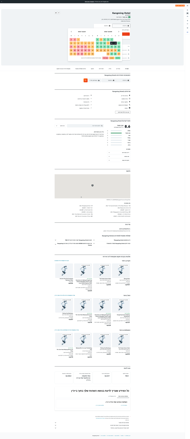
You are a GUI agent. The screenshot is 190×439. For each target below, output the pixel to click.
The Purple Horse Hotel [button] (105, 278)
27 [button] (118, 54)
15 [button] (111, 46)
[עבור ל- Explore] (187, 20)
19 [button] (97, 46)
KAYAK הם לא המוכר (124, 422)
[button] (1, 1)
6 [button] (85, 43)
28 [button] (115, 54)
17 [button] (104, 46)
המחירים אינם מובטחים (100, 418)
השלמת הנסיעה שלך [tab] (123, 396)
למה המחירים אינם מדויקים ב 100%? (120, 428)
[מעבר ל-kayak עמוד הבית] (180, 5)
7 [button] (115, 43)
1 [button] (111, 39)
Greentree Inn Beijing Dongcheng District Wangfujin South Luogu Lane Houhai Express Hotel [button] (84, 281)
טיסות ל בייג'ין (124, 405)
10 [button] (104, 43)
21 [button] (115, 50)
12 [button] (97, 43)
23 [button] (108, 50)
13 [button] (118, 46)
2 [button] (108, 39)
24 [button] (104, 50)
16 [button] (108, 46)
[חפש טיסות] (187, 10)
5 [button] (97, 39)
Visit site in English (89, 1)
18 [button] (101, 46)
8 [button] (111, 43)
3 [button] (104, 39)
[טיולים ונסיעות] (187, 27)
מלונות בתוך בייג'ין (100, 405)
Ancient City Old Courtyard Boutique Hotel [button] (66, 279)
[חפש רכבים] (187, 16)
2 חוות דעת (119, 17)
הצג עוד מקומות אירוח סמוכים (62, 260)
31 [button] (71, 54)
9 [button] (108, 43)
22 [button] (111, 50)
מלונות (122, 435)
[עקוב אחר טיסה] (187, 23)
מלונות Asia (117, 435)
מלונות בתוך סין (110, 435)
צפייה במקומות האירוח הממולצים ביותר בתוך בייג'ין (67, 330)
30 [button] (108, 54)
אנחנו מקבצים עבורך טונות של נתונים (119, 425)
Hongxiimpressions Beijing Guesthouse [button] (123, 315)
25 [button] (101, 50)
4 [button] (92, 43)
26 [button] (97, 50)
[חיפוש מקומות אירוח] (187, 13)
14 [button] (115, 46)
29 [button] (111, 54)
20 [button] (119, 50)
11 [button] (92, 46)
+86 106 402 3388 (125, 21)
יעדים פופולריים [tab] (112, 396)
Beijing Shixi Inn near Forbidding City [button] (84, 348)
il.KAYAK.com (127, 435)
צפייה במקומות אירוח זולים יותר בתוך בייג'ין (65, 295)
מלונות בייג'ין (103, 435)
